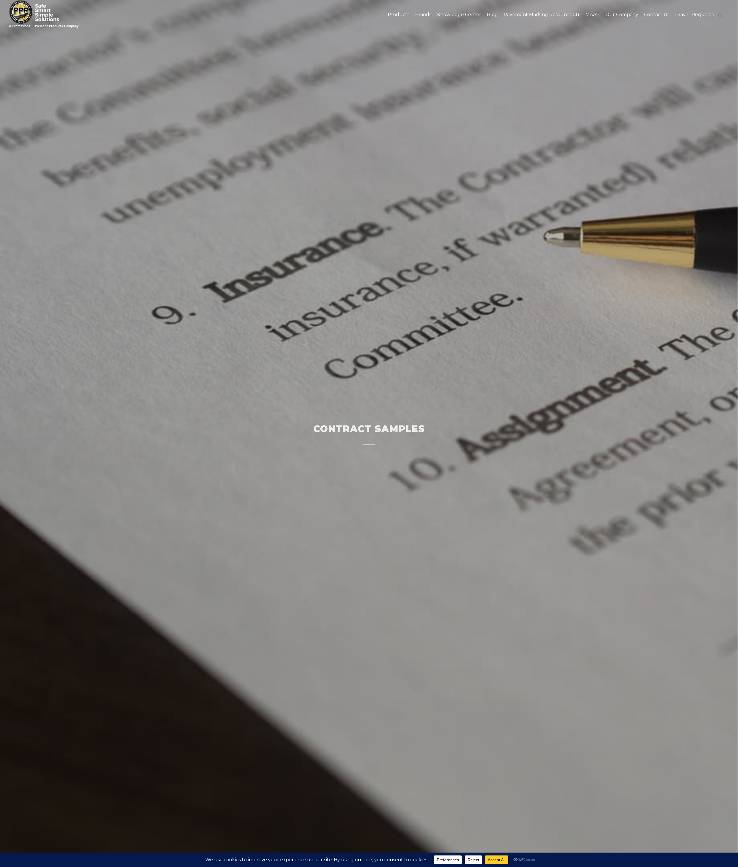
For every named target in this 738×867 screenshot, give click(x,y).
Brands (423, 14)
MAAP (592, 14)
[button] (719, 16)
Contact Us (656, 14)
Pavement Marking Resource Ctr (542, 14)
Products (398, 14)
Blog (492, 14)
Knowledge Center (459, 14)
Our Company (621, 14)
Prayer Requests (694, 14)
